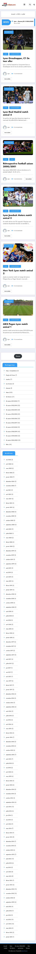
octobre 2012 (9, 898)
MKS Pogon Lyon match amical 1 (15, 325)
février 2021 (9, 503)
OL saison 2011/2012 (11, 401)
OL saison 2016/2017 (11, 423)
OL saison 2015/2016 (11, 418)
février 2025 (9, 473)
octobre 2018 (9, 603)
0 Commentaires (18, 73)
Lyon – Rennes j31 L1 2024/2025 (20, 21)
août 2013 (8, 859)
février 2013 (9, 880)
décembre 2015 (10, 742)
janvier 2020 (9, 546)
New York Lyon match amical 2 (18, 272)
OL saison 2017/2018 (11, 427)
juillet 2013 (9, 863)
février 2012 (9, 932)
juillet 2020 (9, 533)
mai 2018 (8, 620)
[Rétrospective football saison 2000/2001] (18, 147)
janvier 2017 (9, 689)
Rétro (12, 159)
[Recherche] (30, 4)
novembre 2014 (10, 794)
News (5, 54)
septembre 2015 (10, 755)
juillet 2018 (9, 616)
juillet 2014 (9, 811)
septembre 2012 (10, 902)
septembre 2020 (10, 525)
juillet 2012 (9, 911)
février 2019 (9, 585)
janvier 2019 (9, 590)
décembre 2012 (10, 889)
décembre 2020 (10, 512)
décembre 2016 (10, 694)
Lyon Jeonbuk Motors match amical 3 (17, 217)
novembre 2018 (10, 598)
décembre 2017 (10, 642)
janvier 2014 (9, 837)
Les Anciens (9, 384)
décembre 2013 (10, 841)
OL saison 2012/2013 (11, 405)
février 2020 (9, 542)
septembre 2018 (10, 607)
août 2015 (8, 759)
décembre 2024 (10, 481)
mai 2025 (8, 460)
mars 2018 (8, 629)
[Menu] (24, 4)
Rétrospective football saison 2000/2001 (18, 165)
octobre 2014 (9, 798)
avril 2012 (8, 924)
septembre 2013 (10, 854)
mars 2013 (8, 876)
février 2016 (9, 733)
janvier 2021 (9, 507)
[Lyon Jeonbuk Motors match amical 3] (18, 197)
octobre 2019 (9, 559)
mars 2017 (8, 681)
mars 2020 (9, 538)
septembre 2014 (10, 802)
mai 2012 (8, 919)
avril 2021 (8, 494)
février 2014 (9, 833)
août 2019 (8, 568)
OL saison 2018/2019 (11, 431)
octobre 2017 (9, 650)
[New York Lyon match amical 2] (18, 252)
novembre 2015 (10, 746)
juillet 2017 (9, 663)
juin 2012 (8, 915)
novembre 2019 (10, 555)
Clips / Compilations (11, 371)
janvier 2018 (9, 637)
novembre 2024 (10, 486)
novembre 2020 (10, 516)
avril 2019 (8, 577)
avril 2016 (8, 724)
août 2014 (8, 807)
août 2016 (8, 711)
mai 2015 (8, 768)
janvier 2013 (9, 885)
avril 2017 (8, 676)
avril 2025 (8, 464)
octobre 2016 (9, 703)
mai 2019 (8, 572)
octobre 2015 (9, 750)
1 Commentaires (18, 179)
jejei (8, 73)
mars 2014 (8, 828)
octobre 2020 (9, 520)
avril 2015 (8, 772)
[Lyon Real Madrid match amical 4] (18, 95)
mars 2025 (9, 468)
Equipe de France (10, 375)
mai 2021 (8, 490)
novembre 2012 (10, 893)
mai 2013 (8, 867)
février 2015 (9, 781)
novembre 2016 (10, 698)
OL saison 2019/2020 (11, 436)
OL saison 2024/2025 (12, 440)
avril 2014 (8, 824)
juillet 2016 (9, 716)
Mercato (8, 388)
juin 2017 (8, 668)
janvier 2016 (9, 737)
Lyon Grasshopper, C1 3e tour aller (16, 60)
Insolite (8, 379)
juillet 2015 (9, 763)
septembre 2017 (10, 655)
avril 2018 (8, 624)
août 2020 (8, 529)
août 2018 (8, 611)
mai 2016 (8, 720)
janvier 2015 (9, 785)
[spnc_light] (34, 4)
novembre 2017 (10, 646)
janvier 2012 (9, 937)
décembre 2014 (10, 789)
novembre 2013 (10, 846)
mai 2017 (8, 672)
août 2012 (8, 906)
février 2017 (9, 685)
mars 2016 (8, 729)
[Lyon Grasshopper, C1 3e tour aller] (18, 39)
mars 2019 (8, 581)
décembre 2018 (10, 594)
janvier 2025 (9, 477)
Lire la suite (7, 79)
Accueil (5, 946)
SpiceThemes (24, 951)
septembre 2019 (10, 564)
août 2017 (8, 659)
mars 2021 (8, 499)
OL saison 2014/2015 (11, 414)
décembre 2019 (10, 551)
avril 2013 (8, 872)
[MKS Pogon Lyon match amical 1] (18, 307)
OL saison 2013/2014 (15, 54)
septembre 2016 (10, 707)
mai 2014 (8, 820)
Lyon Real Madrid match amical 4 (15, 113)
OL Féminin (9, 397)
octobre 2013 (9, 850)
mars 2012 (8, 928)
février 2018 (9, 633)
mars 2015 (8, 776)
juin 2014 (8, 815)
